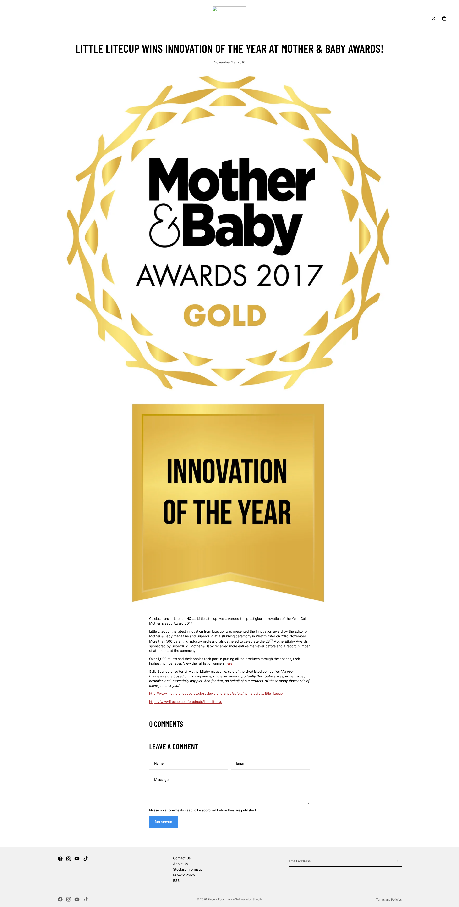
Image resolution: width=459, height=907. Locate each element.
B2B (176, 881)
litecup (212, 899)
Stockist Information (188, 869)
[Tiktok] (85, 859)
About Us (180, 864)
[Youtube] (77, 859)
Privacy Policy (184, 875)
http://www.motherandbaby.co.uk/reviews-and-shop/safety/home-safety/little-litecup (216, 693)
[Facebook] (60, 859)
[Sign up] (397, 861)
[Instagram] (68, 859)
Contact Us (182, 858)
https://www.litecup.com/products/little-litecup (185, 702)
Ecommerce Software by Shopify (240, 899)
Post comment (163, 822)
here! (229, 663)
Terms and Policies (389, 899)
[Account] (433, 18)
